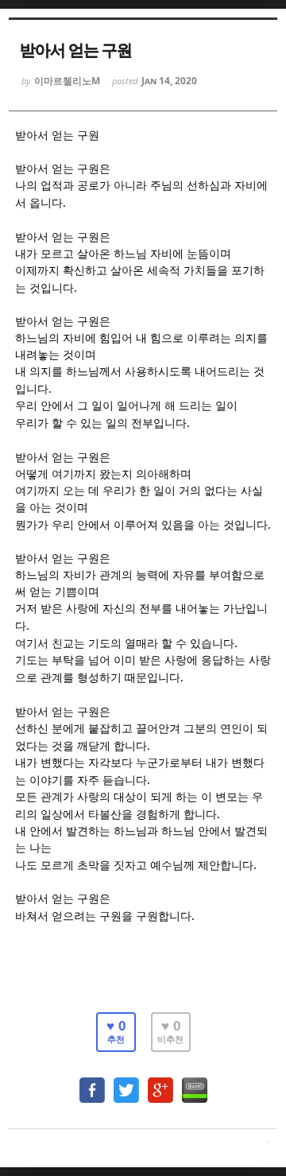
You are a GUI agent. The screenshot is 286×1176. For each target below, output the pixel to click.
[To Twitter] (126, 1082)
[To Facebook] (92, 1082)
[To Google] (160, 1082)
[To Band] (194, 1082)
